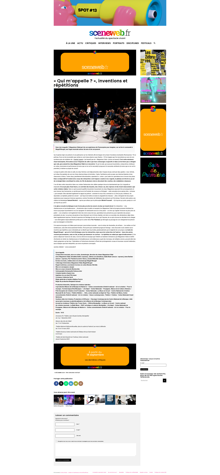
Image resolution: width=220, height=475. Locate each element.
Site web (78, 435)
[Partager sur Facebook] (56, 383)
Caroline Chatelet (74, 372)
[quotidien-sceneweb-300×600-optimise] (153, 155)
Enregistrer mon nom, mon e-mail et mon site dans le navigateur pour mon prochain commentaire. (81, 441)
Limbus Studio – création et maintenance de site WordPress (74, 472)
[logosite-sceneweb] (110, 33)
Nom (77, 424)
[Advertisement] (153, 195)
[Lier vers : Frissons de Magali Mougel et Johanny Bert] (90, 400)
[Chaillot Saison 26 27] (153, 102)
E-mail (78, 429)
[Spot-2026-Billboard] (110, 25)
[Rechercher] (154, 43)
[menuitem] (70, 43)
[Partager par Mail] (75, 383)
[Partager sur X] (61, 383)
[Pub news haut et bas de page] (95, 75)
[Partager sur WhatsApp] (66, 383)
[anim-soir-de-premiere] (153, 183)
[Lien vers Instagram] (80, 383)
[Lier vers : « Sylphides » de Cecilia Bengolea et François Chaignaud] (131, 400)
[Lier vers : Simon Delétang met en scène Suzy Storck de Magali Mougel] (100, 400)
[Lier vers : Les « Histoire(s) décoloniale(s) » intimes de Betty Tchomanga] (121, 400)
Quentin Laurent (78, 159)
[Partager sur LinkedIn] (71, 383)
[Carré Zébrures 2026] (153, 75)
